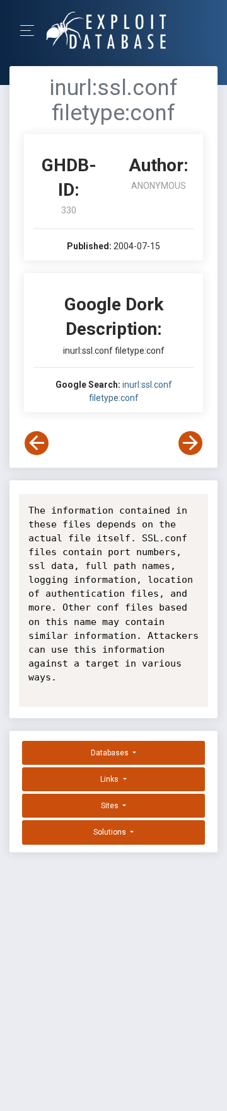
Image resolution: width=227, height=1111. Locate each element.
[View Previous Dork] (37, 443)
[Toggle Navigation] (31, 30)
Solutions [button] (110, 832)
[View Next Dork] (190, 443)
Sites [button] (110, 805)
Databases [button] (111, 752)
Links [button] (110, 779)
